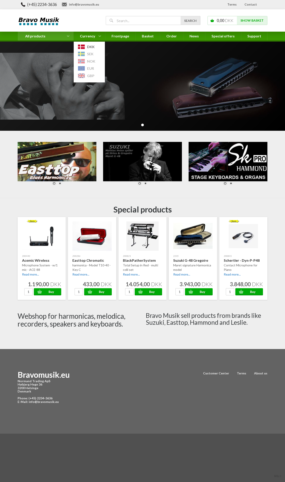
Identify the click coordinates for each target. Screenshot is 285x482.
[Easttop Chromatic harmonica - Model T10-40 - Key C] (80, 274)
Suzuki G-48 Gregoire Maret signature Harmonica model (192, 265)
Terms (232, 4)
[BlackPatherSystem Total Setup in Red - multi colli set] (131, 274)
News (194, 36)
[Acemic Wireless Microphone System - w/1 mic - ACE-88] (30, 274)
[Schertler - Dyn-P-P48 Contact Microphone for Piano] (232, 274)
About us (260, 373)
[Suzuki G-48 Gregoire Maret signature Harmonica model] (181, 274)
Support (254, 36)
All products (35, 36)
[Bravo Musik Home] (56, 21)
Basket (148, 36)
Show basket (252, 20)
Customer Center (216, 373)
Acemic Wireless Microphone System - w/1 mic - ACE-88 (40, 265)
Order (171, 36)
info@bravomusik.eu (84, 4)
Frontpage (120, 36)
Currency (88, 37)
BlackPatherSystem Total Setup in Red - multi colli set (140, 265)
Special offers (223, 36)
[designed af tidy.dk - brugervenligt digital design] (277, 475)
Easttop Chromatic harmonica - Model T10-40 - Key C (91, 265)
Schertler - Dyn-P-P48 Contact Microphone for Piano (242, 265)
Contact (250, 4)
